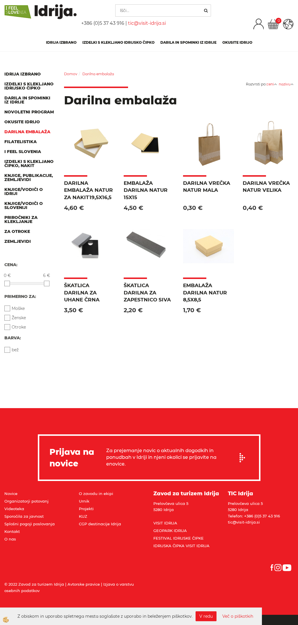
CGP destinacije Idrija (100, 524)
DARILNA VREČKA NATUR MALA (206, 186)
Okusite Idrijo (237, 42)
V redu (206, 616)
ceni (270, 84)
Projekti (86, 508)
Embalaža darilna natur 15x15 (146, 190)
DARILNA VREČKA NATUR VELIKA (266, 186)
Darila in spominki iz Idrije (188, 42)
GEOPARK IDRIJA (170, 530)
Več (89, 152)
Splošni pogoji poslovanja (29, 524)
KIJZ (83, 516)
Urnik (84, 501)
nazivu (284, 84)
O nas (10, 539)
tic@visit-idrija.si (147, 23)
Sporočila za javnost (24, 516)
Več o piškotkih (237, 616)
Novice (10, 493)
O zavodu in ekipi (96, 493)
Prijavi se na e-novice (244, 457)
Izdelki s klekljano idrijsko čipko (118, 42)
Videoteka (14, 508)
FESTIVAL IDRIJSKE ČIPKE (178, 538)
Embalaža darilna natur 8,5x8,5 (205, 292)
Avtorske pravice (84, 584)
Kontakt (12, 531)
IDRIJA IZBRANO (61, 42)
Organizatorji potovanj (26, 501)
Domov (70, 74)
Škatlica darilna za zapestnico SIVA (147, 292)
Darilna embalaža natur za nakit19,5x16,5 (88, 190)
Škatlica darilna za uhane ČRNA (82, 292)
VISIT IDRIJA (165, 523)
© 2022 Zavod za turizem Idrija (34, 584)
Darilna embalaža (98, 74)
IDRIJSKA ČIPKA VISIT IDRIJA (181, 545)
